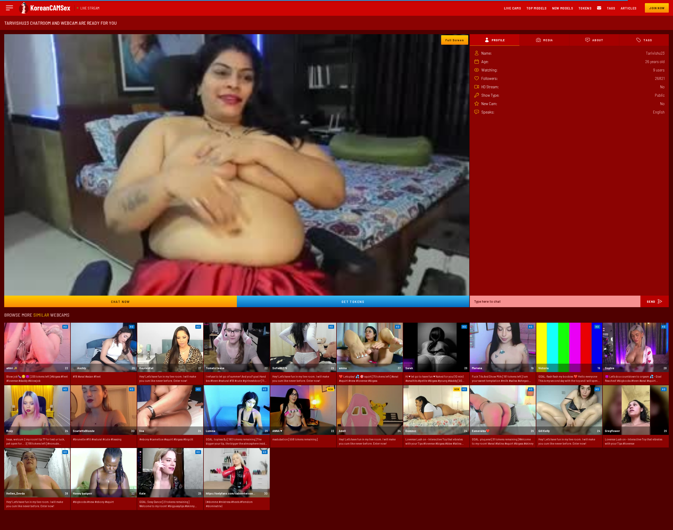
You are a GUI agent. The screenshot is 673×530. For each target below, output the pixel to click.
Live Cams (512, 8)
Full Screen (454, 40)
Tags (611, 8)
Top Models (536, 8)
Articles (629, 8)
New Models (562, 8)
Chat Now (120, 301)
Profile (498, 40)
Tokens (585, 8)
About (597, 40)
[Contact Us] (599, 8)
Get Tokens (353, 301)
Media (548, 40)
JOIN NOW (657, 8)
